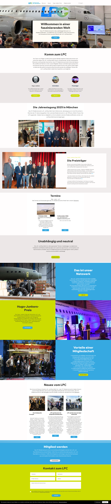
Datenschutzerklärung (63, 502)
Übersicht (76, 392)
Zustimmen (105, 502)
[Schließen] (109, 502)
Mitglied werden (56, 447)
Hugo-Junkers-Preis (28, 308)
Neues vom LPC (55, 385)
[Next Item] (92, 133)
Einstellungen (98, 502)
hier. (92, 173)
